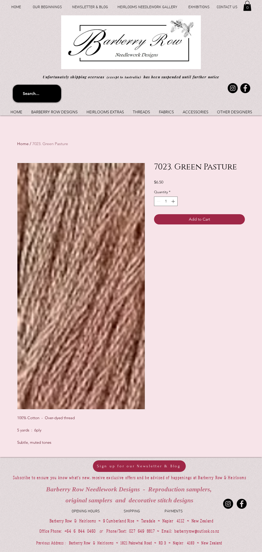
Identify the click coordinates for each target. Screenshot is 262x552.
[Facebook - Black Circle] (242, 504)
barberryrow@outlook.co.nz (196, 531)
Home (23, 143)
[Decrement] (158, 201)
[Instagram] (233, 88)
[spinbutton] (165, 201)
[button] (247, 6)
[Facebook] (245, 88)
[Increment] (173, 201)
